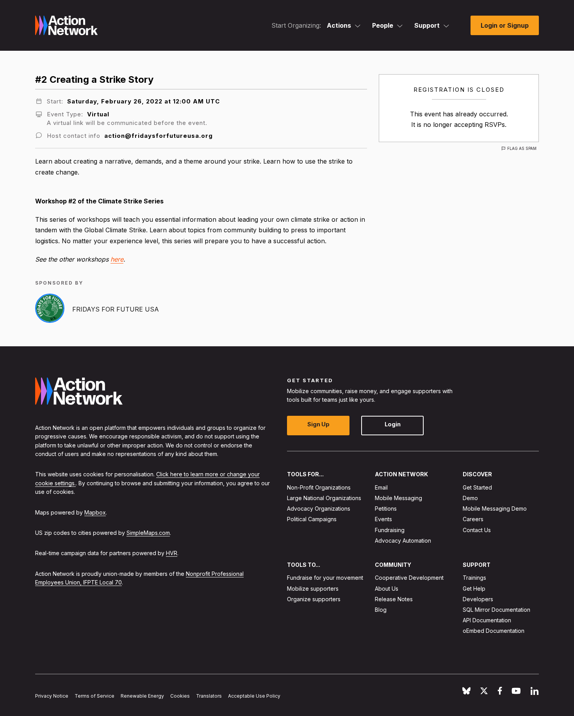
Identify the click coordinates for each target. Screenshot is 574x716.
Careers (473, 519)
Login (393, 424)
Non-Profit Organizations (319, 487)
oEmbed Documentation (493, 631)
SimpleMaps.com (148, 532)
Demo (470, 498)
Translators (209, 696)
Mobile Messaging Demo (495, 509)
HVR (171, 553)
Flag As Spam (522, 148)
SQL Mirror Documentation (496, 609)
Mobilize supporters (313, 588)
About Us (386, 588)
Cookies (180, 696)
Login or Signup (505, 25)
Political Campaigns (312, 519)
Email (381, 487)
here (117, 259)
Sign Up (318, 424)
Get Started (477, 487)
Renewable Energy (142, 696)
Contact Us (477, 530)
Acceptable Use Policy (254, 696)
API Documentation (487, 620)
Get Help (474, 588)
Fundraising (390, 530)
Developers (478, 599)
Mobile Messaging (398, 498)
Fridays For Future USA (115, 309)
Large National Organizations (324, 498)
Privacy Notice (51, 696)
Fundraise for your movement (325, 578)
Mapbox (95, 512)
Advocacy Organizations (318, 509)
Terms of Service (94, 696)
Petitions (386, 509)
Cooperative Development (409, 578)
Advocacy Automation (403, 540)
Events (383, 519)
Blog (381, 609)
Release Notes (394, 599)
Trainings (474, 578)
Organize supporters (313, 599)
